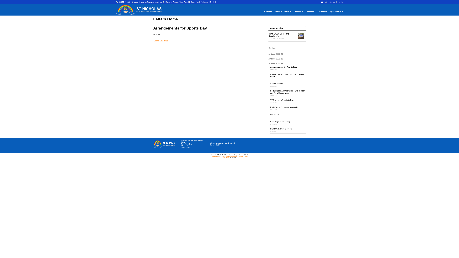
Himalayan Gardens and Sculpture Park (278, 36)
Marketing (274, 115)
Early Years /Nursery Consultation (284, 108)
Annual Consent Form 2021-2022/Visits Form (287, 76)
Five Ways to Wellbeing (280, 123)
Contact (332, 2)
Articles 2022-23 (275, 54)
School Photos (276, 85)
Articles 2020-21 (275, 64)
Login (341, 2)
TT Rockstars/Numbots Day (282, 101)
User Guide (226, 157)
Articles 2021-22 (275, 59)
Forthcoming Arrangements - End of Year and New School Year (287, 93)
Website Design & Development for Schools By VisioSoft (227, 156)
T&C (246, 156)
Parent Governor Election (281, 130)
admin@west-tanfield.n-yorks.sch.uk (148, 2)
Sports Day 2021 (161, 41)
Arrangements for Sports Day (283, 68)
